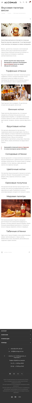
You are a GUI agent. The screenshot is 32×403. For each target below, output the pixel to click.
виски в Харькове (23, 147)
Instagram (14, 373)
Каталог (4, 331)
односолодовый (9, 64)
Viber (22, 373)
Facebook (10, 373)
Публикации (5, 338)
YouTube (18, 373)
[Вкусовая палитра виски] (16, 29)
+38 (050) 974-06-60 (16, 348)
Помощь (4, 342)
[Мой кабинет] (26, 2)
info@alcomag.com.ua (17, 351)
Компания (4, 334)
